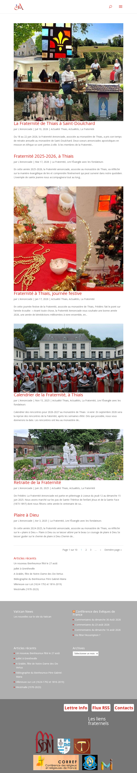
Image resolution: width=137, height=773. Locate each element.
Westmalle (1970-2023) (26, 589)
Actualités (73, 129)
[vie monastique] (107, 769)
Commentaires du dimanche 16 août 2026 (98, 629)
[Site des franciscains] (82, 753)
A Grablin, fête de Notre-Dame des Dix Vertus (38, 573)
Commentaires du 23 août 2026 (92, 624)
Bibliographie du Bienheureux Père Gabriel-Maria (40, 579)
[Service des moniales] (44, 753)
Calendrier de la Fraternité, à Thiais (48, 395)
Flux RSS (101, 708)
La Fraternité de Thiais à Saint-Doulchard (54, 123)
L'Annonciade (25, 129)
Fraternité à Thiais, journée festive (48, 293)
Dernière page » (113, 549)
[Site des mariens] (90, 769)
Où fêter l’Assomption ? (87, 635)
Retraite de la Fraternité (37, 482)
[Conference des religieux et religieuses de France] (56, 769)
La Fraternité (87, 129)
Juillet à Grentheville (24, 568)
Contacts (124, 708)
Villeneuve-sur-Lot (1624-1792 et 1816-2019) (38, 584)
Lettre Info (76, 708)
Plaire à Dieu (26, 515)
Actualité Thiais (59, 129)
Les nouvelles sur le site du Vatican (32, 616)
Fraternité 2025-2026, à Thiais (44, 156)
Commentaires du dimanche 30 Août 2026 (98, 619)
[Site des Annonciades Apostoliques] (64, 753)
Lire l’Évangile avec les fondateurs (85, 161)
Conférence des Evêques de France (94, 612)
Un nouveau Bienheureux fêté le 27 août (35, 563)
